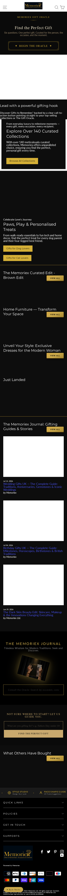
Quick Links (13, 802)
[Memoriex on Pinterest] (55, 851)
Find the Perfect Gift (33, 733)
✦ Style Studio (13, 889)
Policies (10, 813)
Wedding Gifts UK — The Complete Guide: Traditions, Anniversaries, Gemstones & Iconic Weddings (32, 486)
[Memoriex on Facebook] (42, 851)
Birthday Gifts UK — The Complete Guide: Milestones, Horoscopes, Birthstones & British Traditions (33, 551)
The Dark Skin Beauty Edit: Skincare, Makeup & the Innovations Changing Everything (32, 613)
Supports (11, 835)
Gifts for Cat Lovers (17, 257)
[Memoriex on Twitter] (48, 851)
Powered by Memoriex (11, 865)
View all (55, 278)
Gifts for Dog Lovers (17, 248)
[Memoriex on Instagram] (62, 851)
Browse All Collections (22, 160)
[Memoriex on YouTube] (62, 855)
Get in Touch (14, 824)
